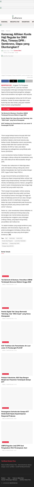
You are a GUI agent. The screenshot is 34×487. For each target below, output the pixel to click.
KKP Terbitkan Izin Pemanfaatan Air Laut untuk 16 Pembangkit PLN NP (16, 124)
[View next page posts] (18, 129)
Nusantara (25, 22)
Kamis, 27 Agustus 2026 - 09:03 (9, 350)
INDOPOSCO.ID (13, 483)
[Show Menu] (2, 17)
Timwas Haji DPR (14, 243)
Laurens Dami (17, 50)
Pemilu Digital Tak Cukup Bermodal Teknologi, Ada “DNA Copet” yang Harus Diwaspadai (16, 119)
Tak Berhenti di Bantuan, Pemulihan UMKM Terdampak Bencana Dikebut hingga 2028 (14, 114)
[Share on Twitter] (13, 81)
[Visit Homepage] (17, 17)
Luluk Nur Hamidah (20, 241)
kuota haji (19, 238)
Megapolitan (14, 22)
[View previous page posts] (15, 129)
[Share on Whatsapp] (21, 81)
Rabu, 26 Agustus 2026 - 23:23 (9, 450)
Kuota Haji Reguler (7, 241)
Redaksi (3, 478)
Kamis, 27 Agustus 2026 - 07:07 (9, 384)
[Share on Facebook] (5, 81)
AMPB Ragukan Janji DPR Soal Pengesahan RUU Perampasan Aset (14, 447)
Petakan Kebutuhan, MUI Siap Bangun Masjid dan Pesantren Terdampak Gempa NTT (16, 379)
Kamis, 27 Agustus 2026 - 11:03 (9, 284)
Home (2, 30)
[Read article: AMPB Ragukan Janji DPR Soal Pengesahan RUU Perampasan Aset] (17, 432)
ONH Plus (5, 243)
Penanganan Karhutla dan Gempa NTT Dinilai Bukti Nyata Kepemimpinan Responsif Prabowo (15, 413)
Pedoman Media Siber (18, 478)
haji (6, 238)
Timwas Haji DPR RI (7, 246)
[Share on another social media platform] (29, 81)
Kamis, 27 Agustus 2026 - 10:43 (9, 318)
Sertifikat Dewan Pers (25, 480)
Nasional (4, 22)
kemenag (12, 238)
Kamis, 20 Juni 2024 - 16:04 (11, 52)
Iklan (9, 478)
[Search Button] (32, 17)
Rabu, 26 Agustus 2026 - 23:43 (9, 418)
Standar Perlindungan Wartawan (9, 480)
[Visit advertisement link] (17, 26)
